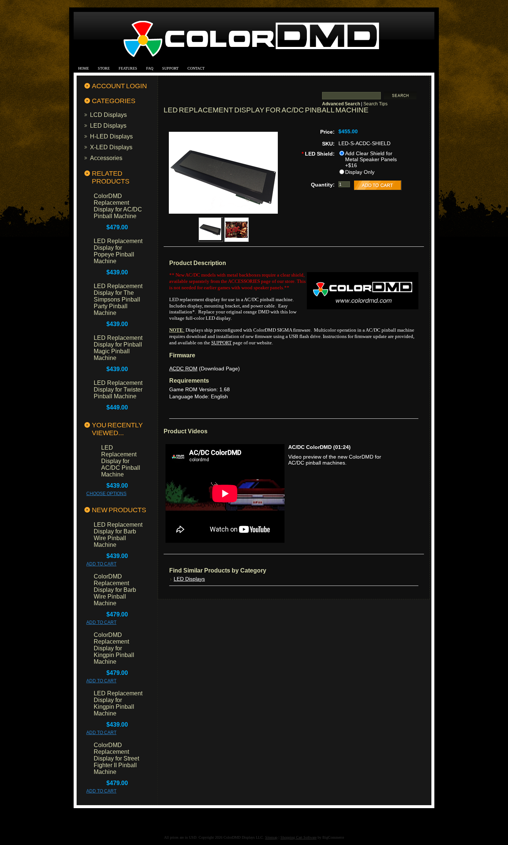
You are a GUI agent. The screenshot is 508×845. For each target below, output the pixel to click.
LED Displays (108, 125)
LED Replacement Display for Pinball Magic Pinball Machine (118, 348)
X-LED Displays (111, 147)
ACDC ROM (183, 369)
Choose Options (106, 493)
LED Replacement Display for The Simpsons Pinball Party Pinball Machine (118, 299)
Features (128, 68)
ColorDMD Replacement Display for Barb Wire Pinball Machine (115, 589)
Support (170, 68)
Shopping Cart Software (298, 837)
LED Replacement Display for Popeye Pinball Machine (118, 251)
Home (83, 68)
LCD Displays (108, 114)
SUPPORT (221, 342)
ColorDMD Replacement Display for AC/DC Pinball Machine (118, 206)
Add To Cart (101, 564)
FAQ (149, 68)
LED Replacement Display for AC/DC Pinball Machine (120, 461)
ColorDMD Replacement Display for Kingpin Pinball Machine (114, 648)
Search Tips (375, 103)
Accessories (106, 157)
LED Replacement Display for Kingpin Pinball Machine (118, 703)
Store (104, 68)
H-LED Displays (111, 136)
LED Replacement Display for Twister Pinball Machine (118, 389)
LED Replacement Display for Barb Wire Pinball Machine (118, 535)
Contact (196, 68)
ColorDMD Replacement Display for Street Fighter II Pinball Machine (116, 758)
